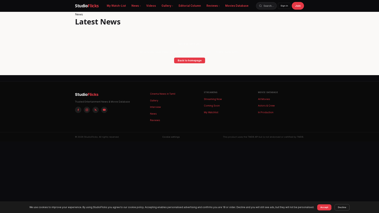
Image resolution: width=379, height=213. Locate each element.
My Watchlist (211, 112)
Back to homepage (190, 60)
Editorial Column (190, 5)
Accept (324, 207)
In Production (265, 112)
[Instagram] (87, 110)
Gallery (166, 5)
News (135, 5)
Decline (342, 207)
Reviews (212, 5)
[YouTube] (104, 110)
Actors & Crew (266, 105)
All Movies (264, 99)
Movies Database (237, 5)
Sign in (284, 5)
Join (298, 5)
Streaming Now (213, 99)
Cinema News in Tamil (162, 93)
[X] (95, 110)
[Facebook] (78, 110)
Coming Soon (212, 105)
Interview (155, 107)
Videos (151, 5)
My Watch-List (116, 5)
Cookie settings (171, 136)
